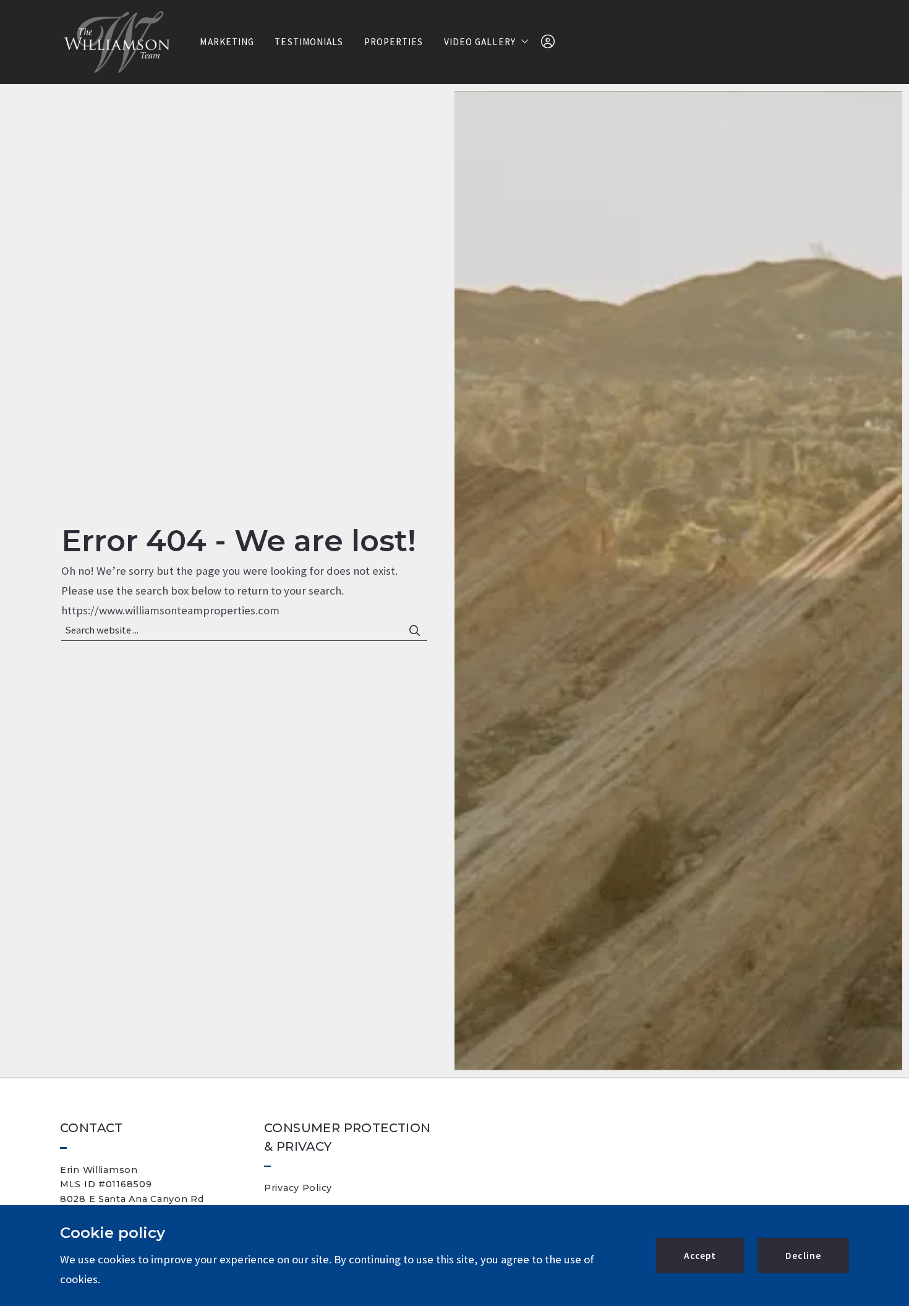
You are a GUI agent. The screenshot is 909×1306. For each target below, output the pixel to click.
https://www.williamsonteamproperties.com (170, 610)
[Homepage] (116, 42)
